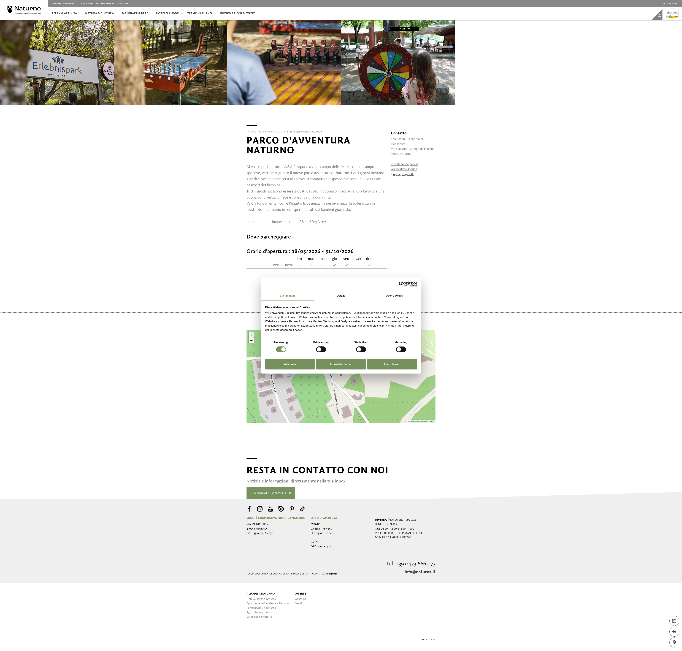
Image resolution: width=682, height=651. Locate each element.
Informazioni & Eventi (238, 13)
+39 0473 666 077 (262, 533)
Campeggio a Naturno (259, 616)
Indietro (404, 29)
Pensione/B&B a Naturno (261, 608)
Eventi (298, 603)
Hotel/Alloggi (167, 13)
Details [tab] (341, 295)
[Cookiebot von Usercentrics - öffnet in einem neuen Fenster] (401, 284)
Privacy (295, 574)
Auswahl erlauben (341, 364)
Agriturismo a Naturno (260, 612)
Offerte (300, 593)
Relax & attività (64, 13)
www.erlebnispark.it (404, 169)
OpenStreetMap (417, 421)
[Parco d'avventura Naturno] (341, 373)
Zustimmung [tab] (288, 295)
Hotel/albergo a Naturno (261, 599)
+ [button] (251, 335)
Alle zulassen (392, 364)
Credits (306, 574)
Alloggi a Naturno (261, 593)
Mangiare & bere (135, 13)
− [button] (251, 340)
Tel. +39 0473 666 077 (410, 564)
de (664, 3)
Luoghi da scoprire (63, 3)
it (670, 3)
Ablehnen (290, 364)
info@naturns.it (420, 572)
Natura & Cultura (99, 13)
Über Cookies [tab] (394, 295)
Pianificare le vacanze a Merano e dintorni (104, 3)
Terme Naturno (199, 13)
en (675, 3)
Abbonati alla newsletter (272, 493)
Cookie (316, 574)
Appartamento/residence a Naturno (268, 603)
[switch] (321, 349)
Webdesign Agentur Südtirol (251, 639)
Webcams (300, 599)
